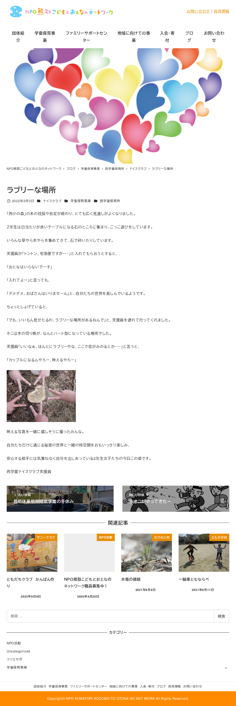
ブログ (161, 686)
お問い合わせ (198, 11)
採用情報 (221, 11)
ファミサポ (14, 659)
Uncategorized (18, 651)
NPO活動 (14, 643)
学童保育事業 (81, 200)
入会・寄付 (147, 686)
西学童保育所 (110, 200)
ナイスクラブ (52, 200)
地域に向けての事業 (123, 686)
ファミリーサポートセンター (88, 686)
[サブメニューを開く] (226, 667)
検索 (221, 616)
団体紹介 (40, 686)
